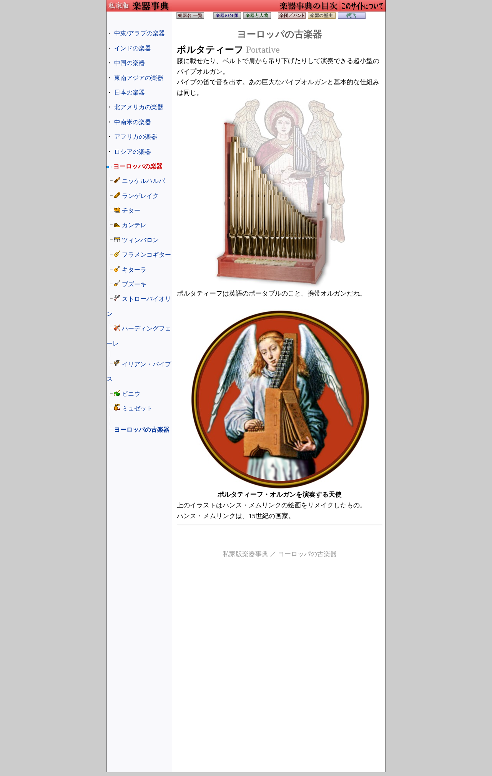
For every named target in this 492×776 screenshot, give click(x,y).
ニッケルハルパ (143, 181)
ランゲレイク (140, 196)
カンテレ (134, 225)
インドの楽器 (132, 48)
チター (131, 210)
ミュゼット (137, 408)
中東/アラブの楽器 (139, 33)
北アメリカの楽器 (138, 107)
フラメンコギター (146, 254)
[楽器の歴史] (322, 17)
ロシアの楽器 (132, 151)
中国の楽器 (129, 63)
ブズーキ (134, 284)
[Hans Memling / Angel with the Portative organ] (280, 487)
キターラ (134, 269)
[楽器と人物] (257, 17)
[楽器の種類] (227, 17)
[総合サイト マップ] (362, 9)
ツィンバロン (140, 240)
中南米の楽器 (132, 122)
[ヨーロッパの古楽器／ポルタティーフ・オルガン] (279, 286)
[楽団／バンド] (292, 17)
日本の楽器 (129, 92)
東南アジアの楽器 (138, 78)
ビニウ (131, 393)
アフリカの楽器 (135, 136)
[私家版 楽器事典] (190, 17)
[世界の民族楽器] (351, 17)
